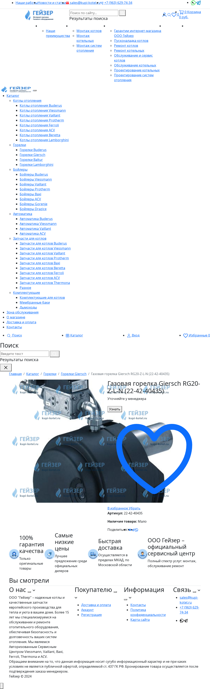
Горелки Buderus (33, 150)
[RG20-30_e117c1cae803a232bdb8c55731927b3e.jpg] (91, 440)
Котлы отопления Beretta (40, 135)
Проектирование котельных (137, 70)
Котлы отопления (27, 100)
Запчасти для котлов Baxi (40, 263)
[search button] (122, 13)
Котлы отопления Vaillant (40, 115)
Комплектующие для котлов (42, 297)
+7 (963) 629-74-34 (118, 2)
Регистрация (91, 614)
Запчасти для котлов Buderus (43, 243)
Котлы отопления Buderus (41, 105)
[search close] (6, 367)
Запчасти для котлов (29, 238)
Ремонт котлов (126, 45)
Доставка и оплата (21, 322)
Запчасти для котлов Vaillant (42, 253)
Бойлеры (20, 169)
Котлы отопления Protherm (42, 120)
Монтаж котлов (89, 31)
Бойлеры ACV (30, 199)
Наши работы (27, 2)
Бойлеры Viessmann (36, 179)
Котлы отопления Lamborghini (44, 140)
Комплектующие (26, 292)
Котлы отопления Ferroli (39, 125)
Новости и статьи (52, 2)
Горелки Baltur (31, 159)
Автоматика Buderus (36, 218)
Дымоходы (28, 307)
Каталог (13, 95)
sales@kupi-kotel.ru (84, 2)
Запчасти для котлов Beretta (42, 268)
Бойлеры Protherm (35, 189)
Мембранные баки (35, 302)
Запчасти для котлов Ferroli (42, 273)
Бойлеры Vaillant (33, 184)
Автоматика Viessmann (38, 223)
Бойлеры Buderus (34, 174)
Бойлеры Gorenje (33, 204)
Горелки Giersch (32, 154)
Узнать (114, 409)
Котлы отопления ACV (37, 130)
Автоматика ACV (33, 233)
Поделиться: (117, 529)
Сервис (113, 26)
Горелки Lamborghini (36, 164)
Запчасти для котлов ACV (40, 278)
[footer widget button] (29, 592)
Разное (25, 287)
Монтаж (77, 26)
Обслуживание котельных (135, 65)
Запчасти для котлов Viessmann (45, 248)
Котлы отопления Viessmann (43, 110)
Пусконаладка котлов (131, 40)
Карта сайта (140, 619)
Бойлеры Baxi (30, 194)
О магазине (49, 26)
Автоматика (22, 214)
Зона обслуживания (23, 312)
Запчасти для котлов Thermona (45, 282)
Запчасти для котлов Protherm (44, 258)
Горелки (19, 145)
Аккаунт (87, 610)
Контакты (193, 26)
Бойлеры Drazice (33, 209)
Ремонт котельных (129, 50)
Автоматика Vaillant (35, 228)
